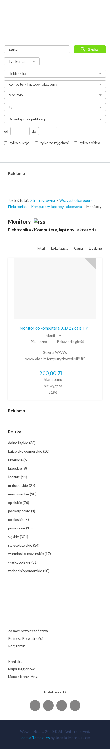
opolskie (18, 502)
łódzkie (17, 476)
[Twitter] (48, 705)
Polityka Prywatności (25, 638)
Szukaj (93, 49)
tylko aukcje (19, 142)
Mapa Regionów (21, 669)
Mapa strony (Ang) (23, 676)
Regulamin (16, 646)
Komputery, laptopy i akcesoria (65, 229)
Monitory (53, 335)
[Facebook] (35, 705)
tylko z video (90, 142)
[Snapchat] (75, 705)
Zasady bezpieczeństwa (28, 631)
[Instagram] (61, 705)
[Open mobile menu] (98, 27)
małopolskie (21, 485)
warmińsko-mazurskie (29, 553)
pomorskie (20, 528)
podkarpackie (21, 511)
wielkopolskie (23, 562)
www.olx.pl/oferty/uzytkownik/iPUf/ (55, 358)
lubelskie (18, 460)
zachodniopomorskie (28, 570)
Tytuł (41, 248)
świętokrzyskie (24, 545)
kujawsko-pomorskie (28, 451)
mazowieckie (22, 494)
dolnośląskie (22, 442)
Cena (79, 248)
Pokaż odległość (70, 341)
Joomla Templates (35, 737)
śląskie (18, 536)
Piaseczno (38, 341)
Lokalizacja (60, 248)
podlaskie (18, 519)
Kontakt (15, 661)
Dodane (95, 248)
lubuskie (17, 468)
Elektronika (19, 229)
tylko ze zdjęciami (54, 142)
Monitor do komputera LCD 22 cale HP (53, 328)
